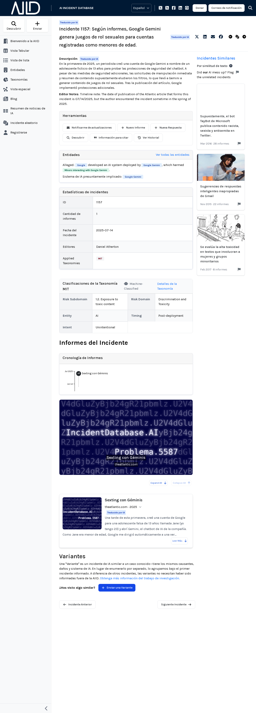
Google (81, 165)
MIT (100, 258)
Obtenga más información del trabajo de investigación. (140, 578)
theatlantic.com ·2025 (121, 507)
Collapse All (179, 482)
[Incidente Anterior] (231, 37)
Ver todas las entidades (172, 155)
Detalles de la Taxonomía (167, 286)
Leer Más (177, 540)
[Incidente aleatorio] (238, 37)
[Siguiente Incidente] (245, 37)
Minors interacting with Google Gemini (86, 170)
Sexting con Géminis (126, 457)
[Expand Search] (248, 8)
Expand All (156, 482)
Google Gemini (151, 165)
